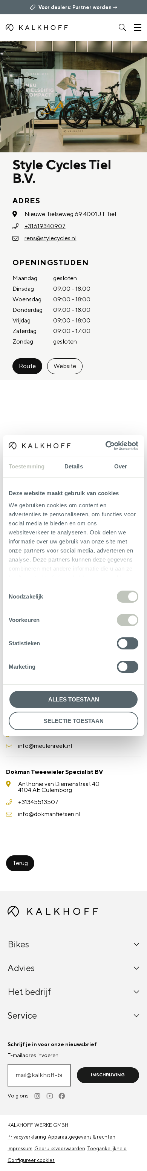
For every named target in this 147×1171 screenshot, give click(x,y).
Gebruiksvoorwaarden (59, 1149)
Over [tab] (120, 466)
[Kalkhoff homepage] (37, 27)
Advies (21, 968)
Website (65, 366)
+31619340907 (45, 226)
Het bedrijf (29, 992)
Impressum (20, 1149)
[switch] (127, 620)
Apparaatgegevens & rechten (81, 1137)
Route (27, 366)
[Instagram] (38, 1096)
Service (22, 1016)
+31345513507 (38, 802)
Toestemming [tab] (26, 466)
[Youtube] (50, 1096)
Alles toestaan (73, 699)
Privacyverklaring (27, 1137)
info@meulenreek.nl (45, 746)
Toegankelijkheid (107, 1149)
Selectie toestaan (74, 721)
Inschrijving (108, 1075)
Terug (20, 863)
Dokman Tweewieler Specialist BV (54, 772)
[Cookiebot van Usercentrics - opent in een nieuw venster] (105, 446)
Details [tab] (73, 466)
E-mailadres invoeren (33, 1055)
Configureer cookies (31, 1160)
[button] (122, 27)
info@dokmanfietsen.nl (49, 814)
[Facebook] (62, 1096)
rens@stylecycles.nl (50, 238)
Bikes (18, 944)
